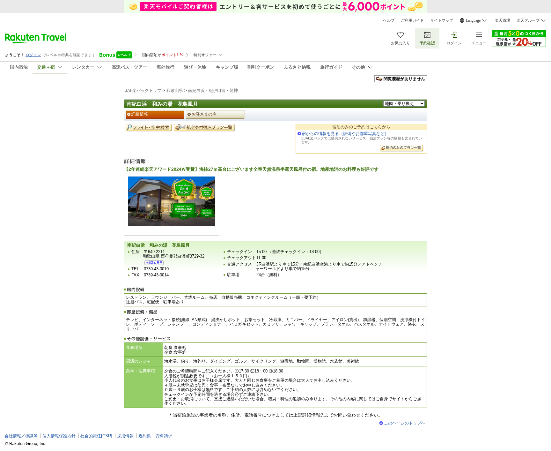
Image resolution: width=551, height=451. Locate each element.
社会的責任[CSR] (96, 435)
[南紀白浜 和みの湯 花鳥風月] (154, 262)
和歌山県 (174, 90)
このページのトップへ (404, 423)
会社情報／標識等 (21, 435)
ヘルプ (388, 20)
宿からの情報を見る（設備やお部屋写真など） (345, 133)
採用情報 (125, 435)
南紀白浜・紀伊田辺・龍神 (213, 90)
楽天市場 (502, 20)
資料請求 (164, 435)
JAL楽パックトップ (143, 90)
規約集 (144, 435)
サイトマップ (441, 20)
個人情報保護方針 (59, 435)
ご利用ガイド (412, 20)
